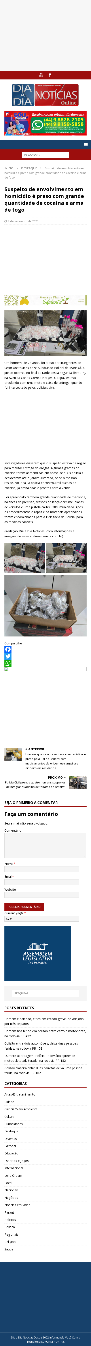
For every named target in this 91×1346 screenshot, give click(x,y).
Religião (10, 1242)
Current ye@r (15, 913)
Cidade (9, 1102)
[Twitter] (45, 656)
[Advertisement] (45, 35)
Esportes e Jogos (16, 1161)
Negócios (11, 1197)
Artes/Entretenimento (19, 1094)
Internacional (13, 1168)
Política (9, 1227)
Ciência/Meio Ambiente (21, 1109)
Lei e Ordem (13, 1175)
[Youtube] (41, 75)
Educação (11, 1153)
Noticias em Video (17, 1205)
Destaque (11, 1131)
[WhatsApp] (45, 663)
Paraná (9, 1212)
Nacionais (11, 1190)
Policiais (10, 1220)
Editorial (10, 1146)
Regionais (11, 1234)
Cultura (9, 1116)
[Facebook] (50, 75)
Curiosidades (13, 1124)
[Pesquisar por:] (45, 154)
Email (8, 876)
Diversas (10, 1139)
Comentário (12, 830)
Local (8, 1183)
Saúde (8, 1249)
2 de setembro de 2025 (23, 221)
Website (10, 889)
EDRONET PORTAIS (52, 1342)
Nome (8, 864)
